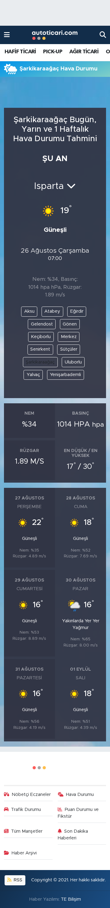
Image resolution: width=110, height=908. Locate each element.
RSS (17, 880)
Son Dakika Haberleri (73, 834)
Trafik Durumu (26, 809)
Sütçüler (68, 349)
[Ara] (103, 34)
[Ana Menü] (7, 34)
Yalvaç (33, 374)
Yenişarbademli (65, 374)
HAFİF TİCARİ (20, 52)
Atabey (52, 311)
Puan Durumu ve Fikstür (78, 813)
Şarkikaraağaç (40, 362)
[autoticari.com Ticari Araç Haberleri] (55, 35)
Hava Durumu (80, 794)
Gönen (70, 324)
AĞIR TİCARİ (83, 52)
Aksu (29, 311)
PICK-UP (52, 52)
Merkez (69, 336)
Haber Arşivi (24, 853)
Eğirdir (76, 311)
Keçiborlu (41, 336)
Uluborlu (73, 362)
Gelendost (42, 324)
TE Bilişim (71, 899)
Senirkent (40, 349)
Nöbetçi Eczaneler (31, 794)
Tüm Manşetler (26, 831)
